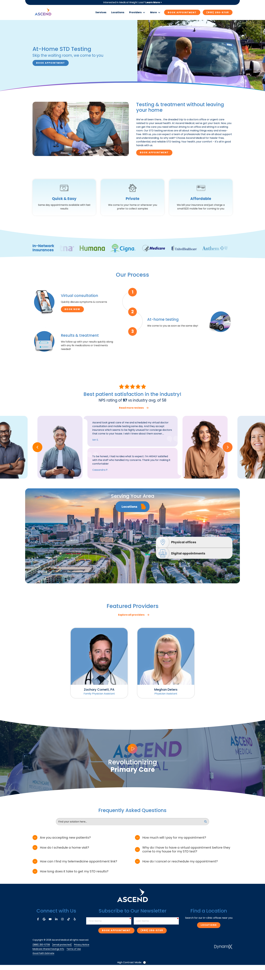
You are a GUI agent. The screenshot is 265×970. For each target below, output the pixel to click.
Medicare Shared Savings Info (48, 948)
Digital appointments (188, 553)
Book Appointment (182, 12)
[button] (137, 12)
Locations (209, 925)
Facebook (38, 919)
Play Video (132, 749)
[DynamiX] (223, 946)
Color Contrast (145, 962)
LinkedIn (56, 919)
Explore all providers (131, 615)
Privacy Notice (81, 944)
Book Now (72, 309)
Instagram (62, 919)
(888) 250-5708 (217, 12)
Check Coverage (132, 257)
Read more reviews (131, 408)
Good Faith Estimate (43, 953)
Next (227, 447)
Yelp (75, 919)
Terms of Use (74, 948)
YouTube (50, 919)
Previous (37, 447)
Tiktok (68, 919)
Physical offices (183, 542)
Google (44, 919)
